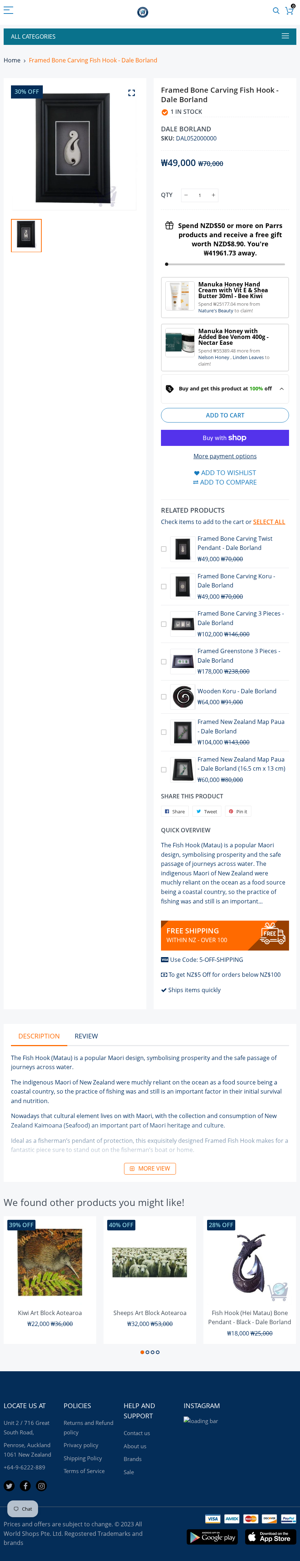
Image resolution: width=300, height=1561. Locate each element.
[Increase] (213, 195)
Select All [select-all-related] (269, 522)
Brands (133, 1458)
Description (39, 1036)
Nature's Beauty (216, 310)
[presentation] (18, 1286)
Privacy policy (81, 1445)
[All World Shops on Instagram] (41, 1485)
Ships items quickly (194, 990)
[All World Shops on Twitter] (9, 1485)
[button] (142, 1352)
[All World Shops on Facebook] (25, 1485)
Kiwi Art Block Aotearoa (50, 1313)
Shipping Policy (83, 1458)
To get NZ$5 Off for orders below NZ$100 (225, 975)
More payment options (225, 456)
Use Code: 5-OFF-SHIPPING (206, 960)
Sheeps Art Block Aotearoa (150, 1313)
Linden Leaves (249, 357)
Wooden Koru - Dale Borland (237, 691)
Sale (129, 1472)
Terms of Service (84, 1471)
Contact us (137, 1433)
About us (135, 1446)
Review (86, 1036)
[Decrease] (186, 195)
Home (12, 60)
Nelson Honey (214, 357)
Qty (166, 195)
